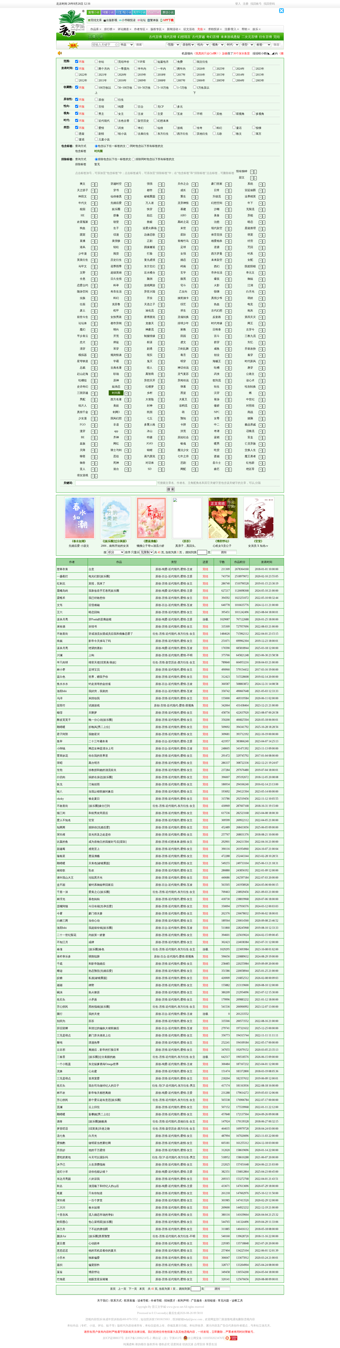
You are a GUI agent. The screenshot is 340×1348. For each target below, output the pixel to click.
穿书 (116, 190)
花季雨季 (116, 266)
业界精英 (250, 196)
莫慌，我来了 (97, 583)
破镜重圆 (149, 196)
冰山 (149, 431)
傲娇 (216, 405)
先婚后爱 (116, 203)
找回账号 (256, 3)
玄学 (183, 272)
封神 (149, 405)
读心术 (250, 380)
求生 (183, 310)
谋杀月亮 (62, 619)
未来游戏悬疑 (230, 37)
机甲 (116, 310)
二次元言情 (249, 37)
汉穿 (216, 392)
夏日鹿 (61, 1243)
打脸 (149, 253)
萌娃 (250, 298)
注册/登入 (230, 29)
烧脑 (250, 418)
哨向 (116, 329)
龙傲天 (149, 323)
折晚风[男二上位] (99, 727)
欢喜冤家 (82, 222)
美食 (216, 215)
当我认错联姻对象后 (101, 791)
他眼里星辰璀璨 (98, 1279)
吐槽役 (82, 380)
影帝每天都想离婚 (100, 1092)
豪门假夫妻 (95, 913)
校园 (82, 209)
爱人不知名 (64, 820)
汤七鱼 (61, 1135)
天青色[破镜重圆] (99, 863)
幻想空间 (216, 203)
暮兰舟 (61, 1229)
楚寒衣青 (62, 569)
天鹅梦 (93, 712)
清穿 (82, 348)
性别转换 (250, 386)
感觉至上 (94, 849)
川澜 (59, 655)
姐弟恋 (116, 386)
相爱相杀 (216, 240)
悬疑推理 (250, 228)
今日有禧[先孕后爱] (101, 906)
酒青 (59, 1121)
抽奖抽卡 (183, 298)
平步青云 (82, 336)
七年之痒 (183, 456)
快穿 (149, 209)
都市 (149, 190)
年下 (250, 203)
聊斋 (82, 456)
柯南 (183, 266)
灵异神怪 (183, 203)
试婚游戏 (94, 705)
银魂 (183, 443)
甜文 (241, 177)
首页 (113, 1288)
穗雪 (59, 712)
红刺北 (61, 583)
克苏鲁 (116, 304)
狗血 (82, 228)
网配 (183, 469)
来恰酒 (61, 626)
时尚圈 (116, 392)
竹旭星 (61, 1279)
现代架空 (216, 228)
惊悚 (216, 291)
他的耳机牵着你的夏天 (102, 1250)
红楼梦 (149, 386)
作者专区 (139, 29)
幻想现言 (184, 37)
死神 (116, 462)
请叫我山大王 (65, 877)
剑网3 (116, 412)
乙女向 (183, 291)
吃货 (216, 450)
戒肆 (91, 942)
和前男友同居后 (98, 813)
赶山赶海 (82, 374)
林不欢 (61, 1092)
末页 (142, 1288)
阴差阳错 (250, 266)
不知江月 (62, 942)
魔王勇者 (250, 456)
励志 (149, 215)
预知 (183, 418)
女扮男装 (116, 317)
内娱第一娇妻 (97, 935)
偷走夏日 (94, 798)
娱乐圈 (116, 209)
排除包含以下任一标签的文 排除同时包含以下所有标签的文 (136, 159)
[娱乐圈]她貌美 (98, 1121)
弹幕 (183, 386)
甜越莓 (61, 849)
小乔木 (61, 1257)
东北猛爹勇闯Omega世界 (104, 1064)
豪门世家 (216, 183)
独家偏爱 (94, 1257)
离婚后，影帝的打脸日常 (104, 1049)
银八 (59, 791)
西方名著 (116, 399)
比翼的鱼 (62, 841)
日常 (216, 190)
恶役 (116, 456)
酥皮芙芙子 (64, 719)
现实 (149, 355)
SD (149, 469)
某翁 (59, 1272)
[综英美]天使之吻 (99, 1128)
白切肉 (61, 777)
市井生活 (216, 272)
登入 (238, 3)
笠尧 (59, 770)
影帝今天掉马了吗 (100, 641)
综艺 (183, 304)
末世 (183, 228)
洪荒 (183, 431)
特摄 (149, 437)
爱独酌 (61, 1143)
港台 (116, 469)
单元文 (250, 272)
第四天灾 (250, 317)
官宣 (91, 820)
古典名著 (116, 367)
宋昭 (59, 762)
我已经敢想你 (97, 597)
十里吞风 (62, 1214)
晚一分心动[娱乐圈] (101, 719)
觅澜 (59, 1107)
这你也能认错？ (98, 1171)
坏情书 (93, 626)
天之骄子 (82, 190)
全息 (82, 278)
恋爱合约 (82, 285)
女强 (183, 253)
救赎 (149, 222)
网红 (116, 443)
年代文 (82, 203)
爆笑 (216, 278)
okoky (60, 798)
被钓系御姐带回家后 (101, 884)
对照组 (250, 405)
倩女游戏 (82, 475)
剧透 (149, 348)
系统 (250, 183)
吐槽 (216, 367)
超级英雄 (116, 272)
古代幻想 (216, 310)
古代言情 (155, 37)
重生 (183, 196)
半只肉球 (62, 662)
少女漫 (82, 418)
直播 (82, 240)
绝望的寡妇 (95, 648)
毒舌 (183, 355)
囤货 (116, 253)
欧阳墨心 (62, 1222)
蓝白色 (61, 676)
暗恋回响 (94, 612)
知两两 (61, 827)
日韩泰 (217, 329)
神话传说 (183, 367)
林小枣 (61, 669)
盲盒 (250, 437)
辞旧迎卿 (62, 1028)
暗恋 (250, 222)
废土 (82, 310)
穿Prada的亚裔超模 (100, 619)
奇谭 (216, 431)
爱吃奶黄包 (64, 1157)
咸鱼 (216, 348)
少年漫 (82, 253)
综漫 (116, 234)
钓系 (250, 253)
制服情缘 (149, 336)
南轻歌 (61, 870)
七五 (149, 418)
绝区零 (250, 469)
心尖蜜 (93, 1071)
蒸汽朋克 (149, 456)
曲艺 (216, 469)
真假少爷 (216, 298)
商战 (250, 412)
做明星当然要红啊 (100, 1143)
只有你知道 (95, 1193)
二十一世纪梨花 (66, 935)
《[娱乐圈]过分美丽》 (114, 541)
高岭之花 (183, 222)
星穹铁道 (82, 361)
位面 (82, 304)
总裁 (82, 367)
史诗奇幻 (82, 386)
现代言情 (169, 37)
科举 (116, 285)
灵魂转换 (183, 317)
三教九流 (250, 336)
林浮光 (61, 899)
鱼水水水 (62, 684)
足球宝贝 (94, 669)
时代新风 (250, 361)
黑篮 (183, 392)
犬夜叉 (183, 399)
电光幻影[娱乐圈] (99, 576)
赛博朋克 (149, 317)
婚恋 (183, 259)
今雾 (59, 913)
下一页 (133, 1288)
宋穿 (116, 348)
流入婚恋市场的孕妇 (101, 1214)
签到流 (217, 380)
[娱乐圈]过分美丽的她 (102, 1057)
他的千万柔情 (97, 1150)
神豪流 (149, 329)
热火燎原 (94, 992)
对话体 (149, 462)
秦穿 (250, 355)
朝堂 (116, 222)
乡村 (149, 392)
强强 (149, 183)
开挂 (149, 298)
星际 (183, 234)
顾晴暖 (61, 727)
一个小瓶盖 (64, 1064)
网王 (250, 323)
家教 (183, 329)
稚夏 (59, 1193)
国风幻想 (116, 418)
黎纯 (59, 1042)
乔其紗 (61, 1150)
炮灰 (250, 310)
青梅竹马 (183, 240)
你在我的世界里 (98, 755)
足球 (183, 247)
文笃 (59, 605)
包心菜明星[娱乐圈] (101, 1222)
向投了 (204, 53)
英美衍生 (82, 259)
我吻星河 (94, 734)
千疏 (59, 963)
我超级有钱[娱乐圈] (101, 927)
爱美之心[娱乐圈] (99, 892)
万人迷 (149, 203)
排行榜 (108, 29)
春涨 (59, 949)
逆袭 (216, 247)
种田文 (82, 196)
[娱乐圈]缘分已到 (99, 806)
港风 (82, 247)
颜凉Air (61, 1236)
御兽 (82, 462)
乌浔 (59, 698)
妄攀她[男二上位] (99, 1114)
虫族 (82, 298)
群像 (116, 215)
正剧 (149, 240)
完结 (276, 37)
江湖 (250, 285)
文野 (82, 272)
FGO (83, 424)
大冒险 (149, 399)
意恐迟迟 (62, 1250)
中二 (216, 424)
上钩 (91, 655)
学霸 (116, 361)
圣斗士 (217, 462)
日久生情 (116, 278)
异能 (250, 215)
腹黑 (183, 278)
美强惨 (116, 240)
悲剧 (183, 462)
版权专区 (156, 29)
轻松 (116, 247)
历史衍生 (116, 259)
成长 (183, 190)
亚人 (82, 469)
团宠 (82, 234)
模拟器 (82, 355)
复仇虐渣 (149, 259)
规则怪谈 (116, 355)
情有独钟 (241, 171)
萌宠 (250, 234)
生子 (116, 228)
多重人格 (149, 424)
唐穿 (250, 367)
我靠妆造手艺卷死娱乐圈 (104, 590)
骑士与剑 (116, 450)
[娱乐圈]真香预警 (99, 1236)
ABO (183, 215)
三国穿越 (82, 392)
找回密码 (269, 3)
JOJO (149, 443)
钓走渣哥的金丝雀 (100, 684)
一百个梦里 (95, 1200)
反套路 (217, 317)
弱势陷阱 (94, 956)
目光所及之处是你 (100, 834)
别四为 (61, 1021)
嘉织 (59, 1265)
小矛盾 (93, 999)
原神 (116, 380)
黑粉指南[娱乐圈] (99, 1006)
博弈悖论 (94, 1272)
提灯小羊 (62, 1171)
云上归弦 (94, 1107)
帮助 (244, 29)
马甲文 (82, 266)
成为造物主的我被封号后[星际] (108, 841)
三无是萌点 (64, 1035)
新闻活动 (172, 29)
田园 (183, 336)
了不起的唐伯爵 (98, 1229)
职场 (116, 374)
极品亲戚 (250, 424)
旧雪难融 (94, 605)
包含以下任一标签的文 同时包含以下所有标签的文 (130, 146)
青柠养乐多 (64, 956)
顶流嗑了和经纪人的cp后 (104, 1186)
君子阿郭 (62, 734)
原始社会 (183, 437)
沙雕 (216, 209)
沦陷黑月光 (95, 877)
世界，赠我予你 (98, 676)
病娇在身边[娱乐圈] (101, 777)
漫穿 (82, 431)
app (116, 431)
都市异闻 (116, 323)
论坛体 (82, 323)
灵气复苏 (183, 374)
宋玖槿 (61, 834)
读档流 (183, 405)
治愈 (216, 222)
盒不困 (61, 884)
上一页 (122, 1288)
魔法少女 (183, 450)
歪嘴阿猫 (62, 906)
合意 (91, 569)
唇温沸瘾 (94, 856)
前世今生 (82, 317)
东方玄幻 (149, 266)
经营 (250, 240)
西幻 (216, 266)
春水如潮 (94, 1207)
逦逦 (59, 985)
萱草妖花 (62, 755)
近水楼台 (149, 272)
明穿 (183, 361)
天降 (82, 450)
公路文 (250, 374)
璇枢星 (61, 856)
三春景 (61, 1057)
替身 (216, 399)
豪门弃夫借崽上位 (100, 1035)
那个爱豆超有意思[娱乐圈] (105, 1100)
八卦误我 (94, 1178)
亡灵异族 (250, 443)
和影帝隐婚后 (97, 963)
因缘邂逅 (149, 247)
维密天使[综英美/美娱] (102, 662)
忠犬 (82, 342)
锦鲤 (149, 450)
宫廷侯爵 (250, 190)
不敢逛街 (62, 633)
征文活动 (189, 29)
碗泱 (59, 992)
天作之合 (183, 183)
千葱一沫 (62, 892)
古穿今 (250, 329)
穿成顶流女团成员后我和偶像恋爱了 (111, 633)
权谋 (149, 342)
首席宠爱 (94, 1078)
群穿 (216, 342)
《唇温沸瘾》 (150, 541)
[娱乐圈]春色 (96, 949)
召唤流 (250, 431)
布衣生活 (116, 291)
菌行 (59, 1014)
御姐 (250, 278)
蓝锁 (216, 437)
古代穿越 (198, 37)
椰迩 (59, 970)
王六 (59, 612)
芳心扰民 (62, 1006)
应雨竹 (61, 705)
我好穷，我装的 (98, 691)
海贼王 (217, 361)
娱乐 (255, 29)
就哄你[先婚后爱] (99, 827)
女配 (250, 259)
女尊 (216, 418)
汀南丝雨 (94, 784)
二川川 (61, 1207)
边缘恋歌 (149, 234)
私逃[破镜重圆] (98, 978)
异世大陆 (149, 291)
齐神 (116, 437)
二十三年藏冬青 (98, 741)
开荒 (116, 336)
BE (82, 437)
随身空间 (82, 291)
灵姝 (59, 1071)
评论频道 (123, 29)
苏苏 (91, 1021)
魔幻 (82, 329)
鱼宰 (59, 741)
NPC (216, 412)
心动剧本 (94, 1243)
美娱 (116, 405)
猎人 (149, 367)
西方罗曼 (216, 253)
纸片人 (82, 405)
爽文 (82, 183)
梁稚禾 (61, 597)
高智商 (149, 374)
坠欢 (91, 870)
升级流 (217, 196)
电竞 (250, 304)
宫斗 (216, 336)
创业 (216, 355)
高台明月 (94, 762)
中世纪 (250, 399)
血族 (82, 443)
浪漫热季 (94, 1042)
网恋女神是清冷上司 (101, 748)
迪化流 (149, 310)
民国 (149, 412)
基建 (183, 209)
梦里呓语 (62, 1128)
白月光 (250, 291)
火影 (216, 285)
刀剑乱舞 (183, 348)
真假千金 (82, 412)
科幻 (116, 298)
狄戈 (59, 784)
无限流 (250, 209)
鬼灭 (149, 361)
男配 (82, 399)
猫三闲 (61, 813)
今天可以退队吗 (98, 1157)
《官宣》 (258, 541)
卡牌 (183, 424)
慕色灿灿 (94, 899)
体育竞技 (216, 234)
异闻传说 (183, 380)
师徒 (116, 342)
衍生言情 (265, 37)
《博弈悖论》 (222, 541)
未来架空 (216, 259)
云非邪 (61, 1049)
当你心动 (94, 920)
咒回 (250, 247)
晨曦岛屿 (62, 590)
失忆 (250, 342)
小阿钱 (61, 748)
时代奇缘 (216, 323)
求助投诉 (213, 29)
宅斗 (183, 285)
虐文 (183, 342)
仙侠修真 (116, 196)
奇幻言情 (212, 37)
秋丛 (59, 1186)
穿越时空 (116, 183)
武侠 (216, 374)
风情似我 (94, 698)
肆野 (91, 985)
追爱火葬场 (150, 228)
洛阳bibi (62, 691)
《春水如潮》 (79, 541)
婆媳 (216, 456)
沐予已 (61, 1164)
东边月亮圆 (64, 1178)
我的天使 (94, 1014)
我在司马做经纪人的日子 (104, 1085)
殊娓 (59, 641)
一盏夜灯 (62, 576)
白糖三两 (62, 920)
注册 (245, 3)
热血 (216, 304)
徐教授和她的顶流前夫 (102, 770)
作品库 (94, 29)
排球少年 (183, 323)
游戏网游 (149, 285)
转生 (216, 386)
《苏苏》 (186, 541)
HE (82, 215)
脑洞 (149, 278)
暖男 (216, 443)
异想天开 (149, 380)
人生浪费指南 (97, 1164)
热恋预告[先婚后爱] (101, 970)
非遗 (116, 424)
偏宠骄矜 (94, 1265)
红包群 (250, 462)
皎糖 (59, 978)
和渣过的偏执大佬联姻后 (104, 1028)
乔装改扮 (250, 348)
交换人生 (250, 450)
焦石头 (61, 999)
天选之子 (149, 304)
